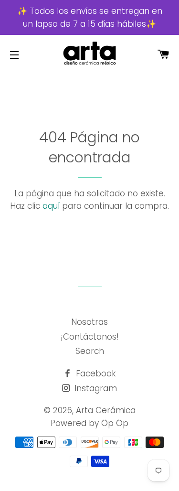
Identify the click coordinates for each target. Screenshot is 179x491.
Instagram (94, 388)
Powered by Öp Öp (89, 423)
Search (89, 351)
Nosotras (89, 322)
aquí (51, 206)
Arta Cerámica (106, 410)
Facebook (95, 373)
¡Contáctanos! (90, 336)
